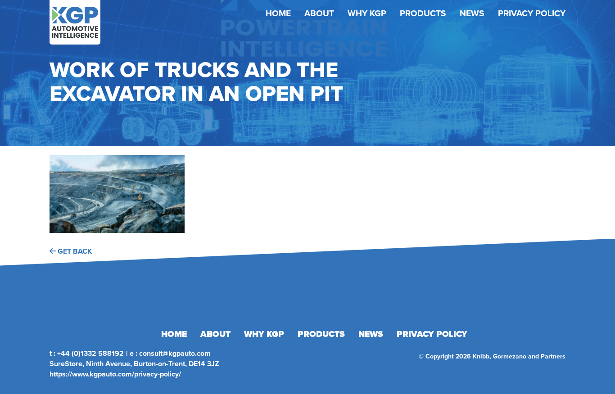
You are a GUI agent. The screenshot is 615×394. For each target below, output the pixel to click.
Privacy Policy (531, 13)
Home (278, 13)
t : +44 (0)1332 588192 (87, 353)
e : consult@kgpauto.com (170, 353)
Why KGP (367, 13)
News (472, 13)
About (319, 13)
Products (423, 13)
